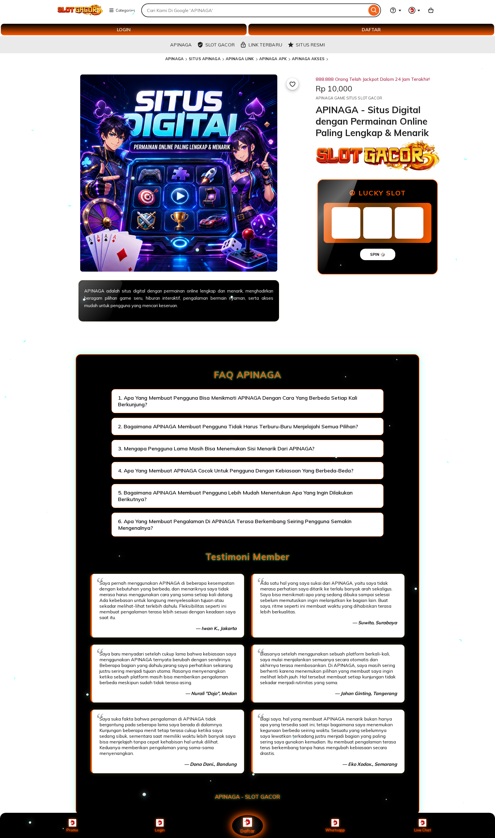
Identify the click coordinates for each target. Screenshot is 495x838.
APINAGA (174, 58)
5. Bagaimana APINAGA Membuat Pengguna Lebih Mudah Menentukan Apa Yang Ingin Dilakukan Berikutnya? (235, 496)
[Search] (374, 10)
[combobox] (254, 10)
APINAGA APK (273, 58)
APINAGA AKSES (308, 58)
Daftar (247, 830)
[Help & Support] (395, 10)
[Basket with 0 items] (431, 10)
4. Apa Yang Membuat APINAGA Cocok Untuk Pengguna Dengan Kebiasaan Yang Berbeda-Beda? (235, 470)
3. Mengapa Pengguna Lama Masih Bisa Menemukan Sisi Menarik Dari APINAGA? (216, 448)
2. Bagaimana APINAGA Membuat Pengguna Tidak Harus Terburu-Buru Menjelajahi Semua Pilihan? (238, 426)
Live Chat (422, 830)
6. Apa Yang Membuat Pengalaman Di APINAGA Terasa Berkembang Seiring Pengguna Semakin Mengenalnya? (234, 524)
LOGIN (124, 29)
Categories (125, 10)
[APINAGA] (80, 14)
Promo (72, 830)
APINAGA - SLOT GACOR (247, 796)
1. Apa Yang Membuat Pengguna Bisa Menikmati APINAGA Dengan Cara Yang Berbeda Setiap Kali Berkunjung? (237, 401)
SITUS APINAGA (205, 58)
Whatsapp (335, 830)
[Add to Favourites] (292, 84)
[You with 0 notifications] (414, 10)
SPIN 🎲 (377, 254)
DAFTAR (371, 29)
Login (160, 830)
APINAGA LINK (240, 58)
